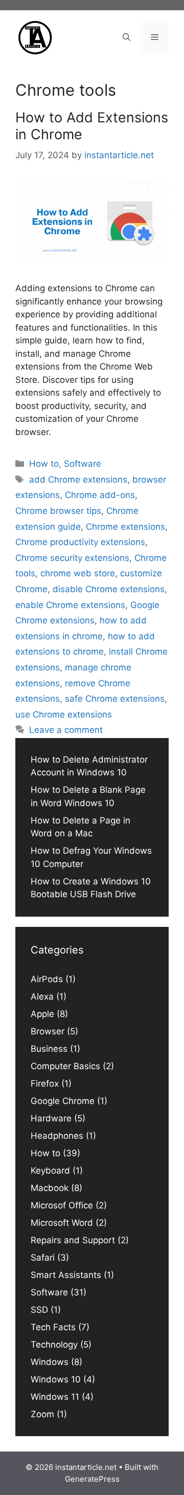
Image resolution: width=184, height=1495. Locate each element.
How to (44, 464)
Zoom (42, 1414)
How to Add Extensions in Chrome (91, 125)
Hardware (51, 1118)
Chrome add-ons (100, 495)
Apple (42, 1014)
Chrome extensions (125, 527)
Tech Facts (53, 1327)
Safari (43, 1257)
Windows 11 (55, 1397)
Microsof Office (62, 1205)
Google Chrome (63, 1101)
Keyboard (50, 1170)
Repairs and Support (73, 1240)
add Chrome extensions (78, 479)
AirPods (47, 979)
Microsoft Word (62, 1223)
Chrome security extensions (72, 558)
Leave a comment (66, 730)
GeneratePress (92, 1479)
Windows (49, 1362)
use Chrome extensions (63, 714)
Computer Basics (65, 1066)
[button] (126, 38)
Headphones (57, 1136)
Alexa (42, 996)
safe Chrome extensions (115, 699)
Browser (47, 1031)
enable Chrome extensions (70, 605)
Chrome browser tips (58, 511)
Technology (54, 1344)
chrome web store (77, 573)
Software (82, 464)
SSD (39, 1310)
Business (49, 1049)
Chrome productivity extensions (80, 542)
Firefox (45, 1083)
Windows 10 (56, 1379)
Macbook (49, 1188)
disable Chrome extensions (109, 589)
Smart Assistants (66, 1275)
